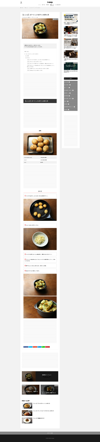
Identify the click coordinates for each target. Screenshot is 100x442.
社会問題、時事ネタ (69, 98)
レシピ (34, 17)
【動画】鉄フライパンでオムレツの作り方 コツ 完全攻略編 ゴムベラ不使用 (70, 35)
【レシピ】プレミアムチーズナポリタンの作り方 (43, 410)
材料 (27, 55)
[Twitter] (30, 347)
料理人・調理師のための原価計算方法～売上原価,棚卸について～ (70, 23)
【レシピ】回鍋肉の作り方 (38, 418)
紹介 (66, 101)
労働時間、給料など (69, 90)
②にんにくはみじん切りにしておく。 (35, 61)
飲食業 (67, 109)
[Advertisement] (40, 84)
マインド (67, 87)
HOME (22, 7)
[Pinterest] (47, 347)
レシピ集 (36, 17)
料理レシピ (52, 4)
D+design (50, 2)
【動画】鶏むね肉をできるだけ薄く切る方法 (70, 60)
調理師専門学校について (70, 106)
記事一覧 (43, 4)
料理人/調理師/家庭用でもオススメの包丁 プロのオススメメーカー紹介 (70, 47)
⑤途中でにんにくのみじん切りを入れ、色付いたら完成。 (38, 68)
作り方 (27, 57)
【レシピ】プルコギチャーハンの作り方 (41, 403)
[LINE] (43, 347)
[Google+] (35, 347)
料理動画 (47, 4)
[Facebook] (25, 347)
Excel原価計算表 (57, 4)
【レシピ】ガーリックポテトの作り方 (34, 7)
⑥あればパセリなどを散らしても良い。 (35, 70)
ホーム (40, 4)
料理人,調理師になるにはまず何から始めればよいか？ (70, 72)
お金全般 (76, 14)
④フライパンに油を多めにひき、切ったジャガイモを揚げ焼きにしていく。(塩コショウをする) (41, 66)
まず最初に (67, 84)
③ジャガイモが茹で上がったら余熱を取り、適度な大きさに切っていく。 (40, 63)
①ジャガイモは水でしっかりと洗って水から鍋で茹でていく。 (39, 59)
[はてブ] (39, 347)
